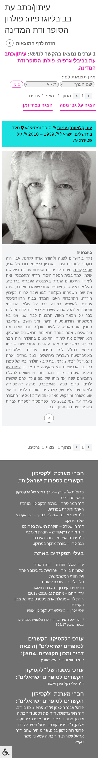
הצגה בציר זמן (38, 105)
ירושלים (82, 134)
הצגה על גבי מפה (78, 105)
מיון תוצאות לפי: (79, 76)
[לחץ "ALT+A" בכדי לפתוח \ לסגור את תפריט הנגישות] (6, 752)
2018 (33, 134)
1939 (49, 134)
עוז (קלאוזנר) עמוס (74, 127)
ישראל (66, 134)
